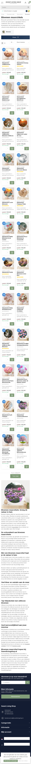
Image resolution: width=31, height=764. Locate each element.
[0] (29, 2)
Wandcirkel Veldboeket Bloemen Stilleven (7, 134)
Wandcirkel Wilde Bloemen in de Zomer (7, 238)
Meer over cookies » (23, 761)
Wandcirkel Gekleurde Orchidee (20, 309)
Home (2, 14)
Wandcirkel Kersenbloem (6, 169)
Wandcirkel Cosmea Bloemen (22, 415)
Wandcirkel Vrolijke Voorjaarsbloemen (23, 344)
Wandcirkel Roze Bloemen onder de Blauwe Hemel (22, 381)
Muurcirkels (20, 14)
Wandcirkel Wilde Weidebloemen (7, 308)
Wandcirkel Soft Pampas (7, 415)
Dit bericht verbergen (10, 761)
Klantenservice (15, 696)
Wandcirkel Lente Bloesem (7, 203)
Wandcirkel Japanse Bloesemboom (21, 450)
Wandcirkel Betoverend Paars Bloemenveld (7, 381)
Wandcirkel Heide (7, 272)
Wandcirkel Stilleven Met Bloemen (6, 345)
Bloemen (27, 14)
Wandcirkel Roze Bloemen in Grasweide (22, 238)
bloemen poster (16, 646)
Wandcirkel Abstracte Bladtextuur (6, 98)
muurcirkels (15, 527)
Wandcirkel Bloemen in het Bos (21, 274)
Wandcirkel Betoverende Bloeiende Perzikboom (6, 451)
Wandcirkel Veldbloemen (6, 63)
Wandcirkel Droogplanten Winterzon (21, 98)
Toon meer (15, 476)
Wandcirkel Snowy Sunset (22, 63)
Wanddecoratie (10, 14)
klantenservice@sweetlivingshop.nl (14, 718)
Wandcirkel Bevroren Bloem (22, 169)
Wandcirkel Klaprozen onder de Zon (22, 134)
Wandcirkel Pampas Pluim (21, 203)
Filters (14, 37)
